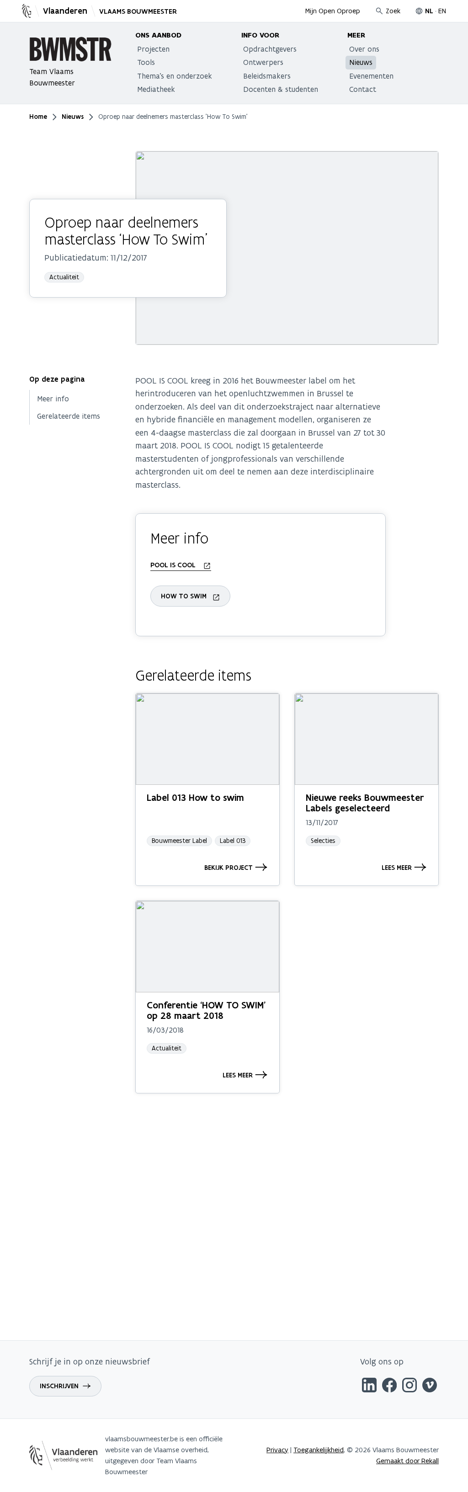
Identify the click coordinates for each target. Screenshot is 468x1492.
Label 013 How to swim (195, 797)
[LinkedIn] (369, 1386)
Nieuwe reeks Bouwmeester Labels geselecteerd (365, 803)
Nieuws (360, 62)
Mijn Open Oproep (332, 10)
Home (38, 116)
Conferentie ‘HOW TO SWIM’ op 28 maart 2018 (206, 1010)
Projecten (153, 48)
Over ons (364, 48)
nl (429, 11)
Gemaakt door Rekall (407, 1460)
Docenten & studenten (280, 89)
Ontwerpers (263, 62)
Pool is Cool (173, 565)
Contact (362, 89)
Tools (146, 62)
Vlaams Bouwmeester (138, 11)
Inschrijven (59, 1386)
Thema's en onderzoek (174, 75)
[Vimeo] (429, 1386)
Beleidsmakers (267, 75)
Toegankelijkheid (318, 1449)
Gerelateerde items (68, 416)
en (442, 10)
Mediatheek (156, 89)
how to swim (184, 596)
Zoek (393, 10)
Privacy (277, 1449)
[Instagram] (409, 1386)
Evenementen (371, 75)
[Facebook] (389, 1386)
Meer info (53, 398)
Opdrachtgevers (270, 48)
